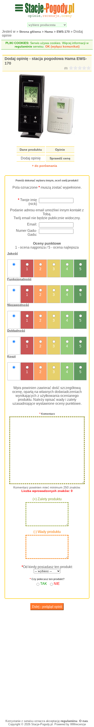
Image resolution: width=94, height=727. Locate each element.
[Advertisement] (47, 663)
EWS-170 (63, 31)
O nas (83, 721)
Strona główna (30, 31)
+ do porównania (44, 165)
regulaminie (23, 46)
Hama (49, 31)
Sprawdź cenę (60, 158)
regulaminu (69, 721)
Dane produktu (31, 149)
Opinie (60, 149)
